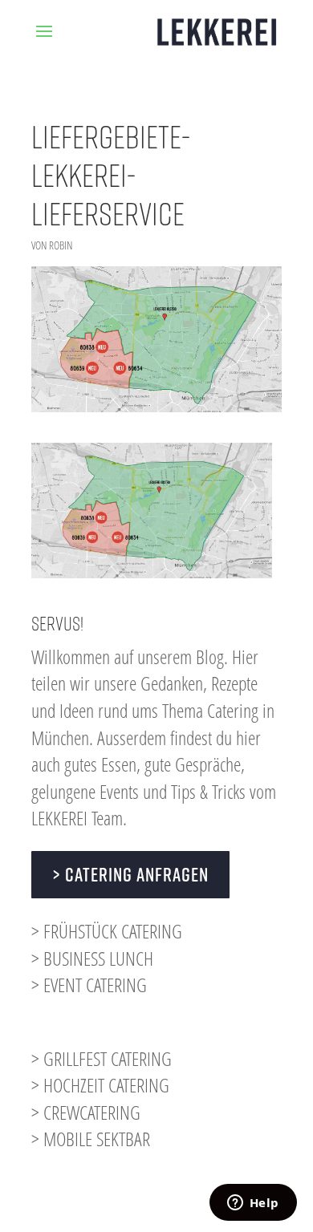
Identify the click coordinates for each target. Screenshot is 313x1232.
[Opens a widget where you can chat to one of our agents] (253, 1204)
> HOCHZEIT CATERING (100, 1085)
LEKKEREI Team (77, 817)
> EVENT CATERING (89, 984)
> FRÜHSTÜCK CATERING (106, 931)
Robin (60, 245)
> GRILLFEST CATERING (101, 1058)
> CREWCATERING (85, 1112)
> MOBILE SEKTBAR (90, 1138)
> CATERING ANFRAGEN (130, 874)
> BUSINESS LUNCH (92, 958)
